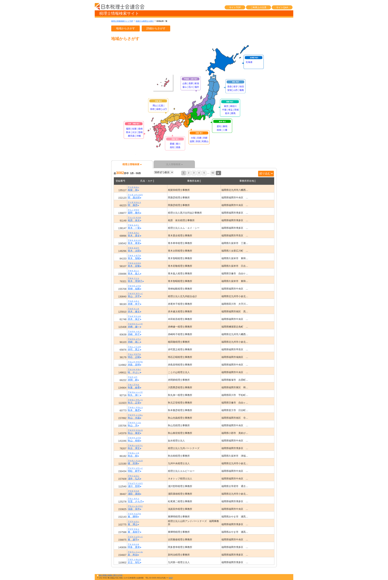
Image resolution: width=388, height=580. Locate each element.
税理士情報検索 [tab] (130, 164)
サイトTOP (235, 7)
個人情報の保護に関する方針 (111, 575)
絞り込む (264, 173)
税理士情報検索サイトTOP (122, 21)
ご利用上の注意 (258, 7)
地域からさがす (125, 28)
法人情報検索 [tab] (173, 164)
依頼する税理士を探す (145, 21)
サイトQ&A (282, 7)
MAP (171, 578)
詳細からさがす (156, 28)
